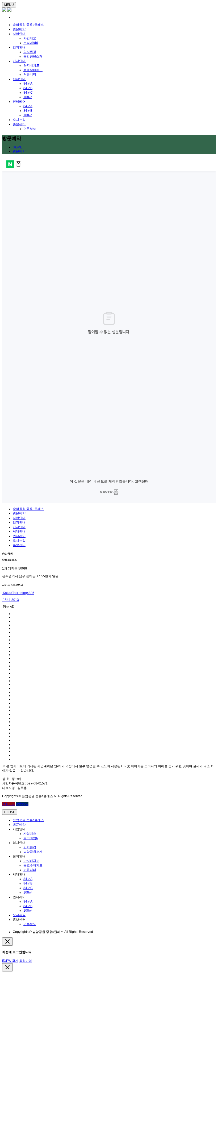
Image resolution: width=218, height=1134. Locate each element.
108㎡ (27, 97)
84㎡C (28, 92)
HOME (17, 147)
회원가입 (25, 961)
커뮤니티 (29, 74)
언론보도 (29, 129)
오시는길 (19, 120)
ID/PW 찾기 (10, 961)
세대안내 (19, 79)
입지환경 (29, 52)
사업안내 (19, 34)
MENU (9, 5)
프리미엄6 (30, 43)
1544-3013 (10, 600)
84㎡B (27, 88)
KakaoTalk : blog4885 (18, 593)
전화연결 (8, 804)
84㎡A (27, 83)
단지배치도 (31, 65)
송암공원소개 (33, 56)
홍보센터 (19, 124)
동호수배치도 (33, 70)
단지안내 (19, 61)
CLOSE (9, 812)
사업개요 (29, 38)
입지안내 (19, 47)
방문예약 (19, 29)
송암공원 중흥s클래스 (28, 25)
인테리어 (19, 101)
